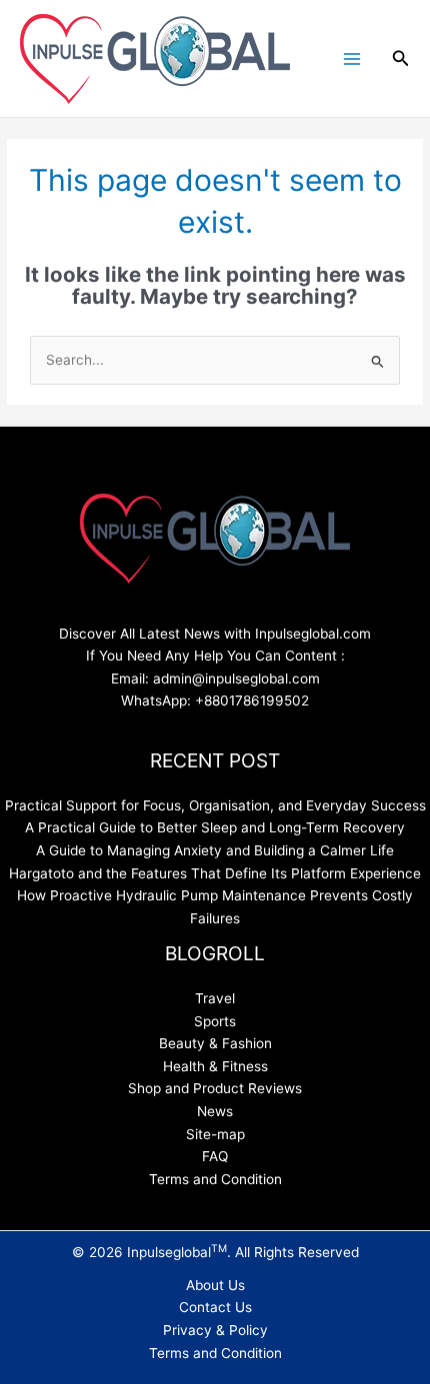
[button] (401, 58)
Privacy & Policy (215, 1330)
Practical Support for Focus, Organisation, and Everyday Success (215, 805)
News (215, 1111)
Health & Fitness (215, 1066)
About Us (215, 1285)
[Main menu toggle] (351, 58)
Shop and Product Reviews (215, 1088)
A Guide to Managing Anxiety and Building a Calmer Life (215, 850)
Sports (215, 1021)
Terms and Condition (215, 1179)
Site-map (215, 1134)
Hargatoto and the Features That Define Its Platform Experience (215, 873)
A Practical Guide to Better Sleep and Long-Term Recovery (215, 827)
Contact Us (215, 1307)
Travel (215, 998)
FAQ (215, 1156)
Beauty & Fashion (215, 1043)
